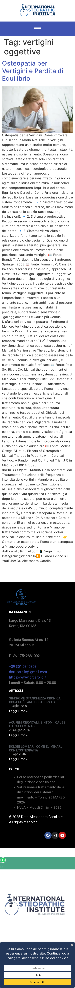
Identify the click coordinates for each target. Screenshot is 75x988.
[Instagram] (55, 835)
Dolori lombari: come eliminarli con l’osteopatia (36, 748)
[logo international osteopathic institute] (37, 10)
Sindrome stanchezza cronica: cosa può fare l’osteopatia (35, 700)
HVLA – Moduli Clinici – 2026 (39, 807)
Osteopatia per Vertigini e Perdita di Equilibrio (32, 70)
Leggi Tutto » (18, 711)
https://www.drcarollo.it (27, 677)
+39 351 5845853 (23, 666)
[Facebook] (48, 835)
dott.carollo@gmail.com (28, 672)
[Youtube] (62, 835)
